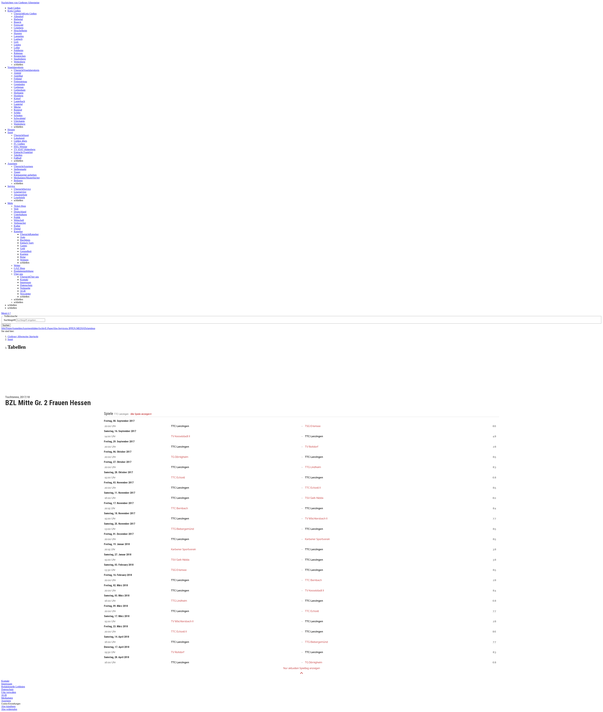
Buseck (17, 22)
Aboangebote (20, 194)
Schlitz (17, 112)
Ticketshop (89, 328)
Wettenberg (19, 61)
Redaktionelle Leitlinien (13, 686)
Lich (16, 42)
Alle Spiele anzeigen (140, 414)
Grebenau (19, 87)
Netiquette (25, 288)
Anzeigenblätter (30, 328)
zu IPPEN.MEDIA (75, 328)
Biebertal (18, 19)
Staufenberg (20, 59)
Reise (23, 257)
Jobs (3, 328)
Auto (22, 237)
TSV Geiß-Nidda (314, 497)
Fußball (17, 158)
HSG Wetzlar (20, 146)
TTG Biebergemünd (182, 528)
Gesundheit (25, 251)
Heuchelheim (20, 30)
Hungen (18, 33)
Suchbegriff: (10, 320)
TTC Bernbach (179, 508)
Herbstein (18, 92)
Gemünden (19, 84)
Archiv (41, 328)
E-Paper (49, 328)
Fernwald (18, 25)
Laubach (18, 39)
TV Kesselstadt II (180, 436)
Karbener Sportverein (317, 539)
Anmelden (17, 328)
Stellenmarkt (20, 169)
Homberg (18, 95)
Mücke (17, 107)
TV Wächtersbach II (316, 518)
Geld (22, 248)
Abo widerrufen (9, 709)
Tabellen (18, 155)
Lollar (17, 47)
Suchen (6, 325)
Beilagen (18, 180)
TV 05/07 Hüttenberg (24, 149)
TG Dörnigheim (179, 456)
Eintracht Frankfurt (23, 152)
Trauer (17, 172)
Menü (4, 313)
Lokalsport (19, 138)
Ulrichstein (19, 121)
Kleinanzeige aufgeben (25, 175)
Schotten (18, 115)
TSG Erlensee (313, 426)
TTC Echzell (178, 477)
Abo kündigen (8, 706)
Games (23, 245)
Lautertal (18, 104)
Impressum (25, 282)
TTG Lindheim (313, 467)
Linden (17, 44)
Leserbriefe (19, 197)
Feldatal (18, 78)
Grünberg (18, 27)
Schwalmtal (19, 118)
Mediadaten (7, 698)
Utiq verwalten (8, 692)
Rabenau (18, 53)
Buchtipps (25, 240)
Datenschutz (26, 285)
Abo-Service (59, 328)
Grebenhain (19, 90)
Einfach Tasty (27, 242)
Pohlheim (18, 50)
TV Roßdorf (311, 446)
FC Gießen (19, 143)
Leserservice (20, 192)
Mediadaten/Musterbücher (27, 177)
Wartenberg (19, 124)
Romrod (18, 109)
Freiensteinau (20, 81)
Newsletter (25, 293)
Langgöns (19, 36)
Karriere (24, 254)
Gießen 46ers (20, 141)
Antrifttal (18, 76)
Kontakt (24, 279)
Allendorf (18, 16)
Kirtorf (17, 98)
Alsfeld (17, 73)
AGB (23, 291)
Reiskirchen (20, 56)
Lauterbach (19, 101)
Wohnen (24, 259)
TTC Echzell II (313, 487)
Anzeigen (6, 700)
